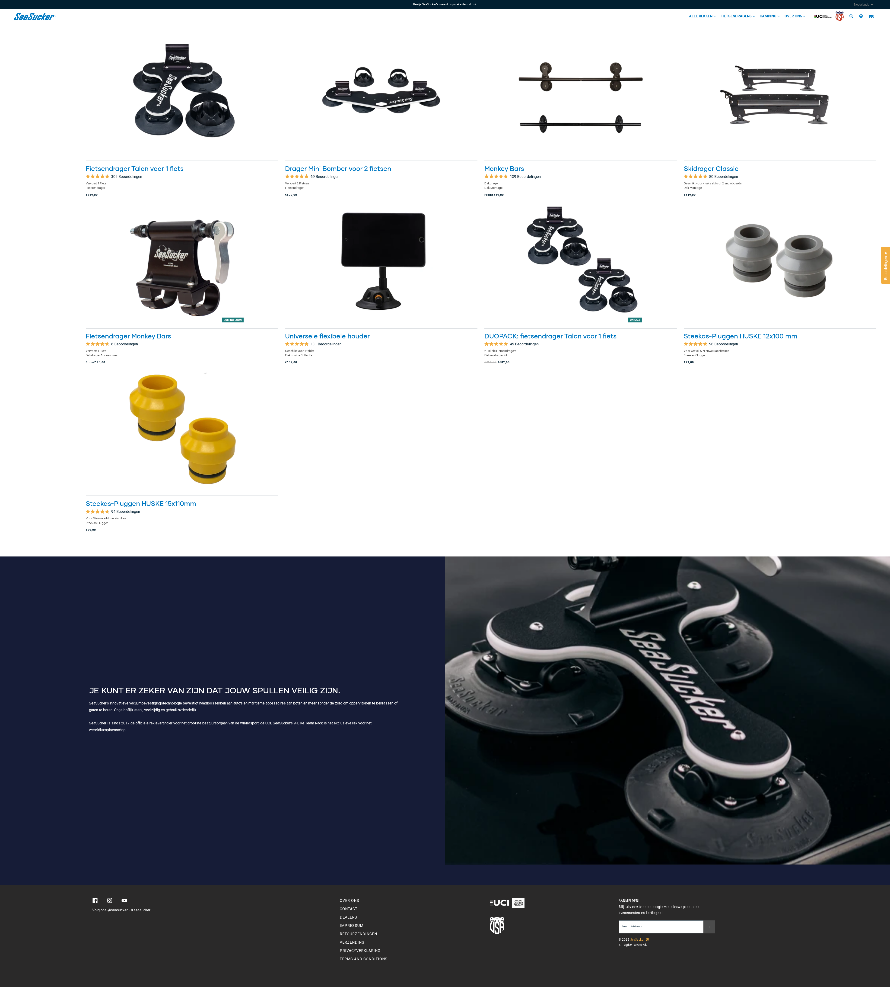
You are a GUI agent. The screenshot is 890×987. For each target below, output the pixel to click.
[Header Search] (852, 16)
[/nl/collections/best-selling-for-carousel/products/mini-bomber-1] (381, 93)
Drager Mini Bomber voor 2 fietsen (338, 168)
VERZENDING (352, 942)
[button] (870, 16)
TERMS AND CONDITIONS (364, 959)
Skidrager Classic (711, 168)
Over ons (794, 16)
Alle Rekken (701, 16)
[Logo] (34, 16)
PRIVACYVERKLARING (360, 950)
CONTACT (348, 909)
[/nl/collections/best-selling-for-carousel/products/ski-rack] (780, 93)
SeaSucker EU (639, 939)
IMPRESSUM (351, 925)
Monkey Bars (504, 168)
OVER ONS (349, 900)
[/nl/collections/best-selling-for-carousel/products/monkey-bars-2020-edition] (580, 93)
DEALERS (348, 917)
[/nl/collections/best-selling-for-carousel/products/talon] (182, 93)
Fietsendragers (737, 16)
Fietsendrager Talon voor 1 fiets (135, 168)
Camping (768, 16)
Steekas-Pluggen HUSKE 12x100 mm (740, 336)
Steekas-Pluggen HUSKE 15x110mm (141, 503)
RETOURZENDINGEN (358, 934)
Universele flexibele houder (327, 336)
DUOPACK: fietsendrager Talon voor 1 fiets (550, 336)
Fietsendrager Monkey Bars (128, 336)
